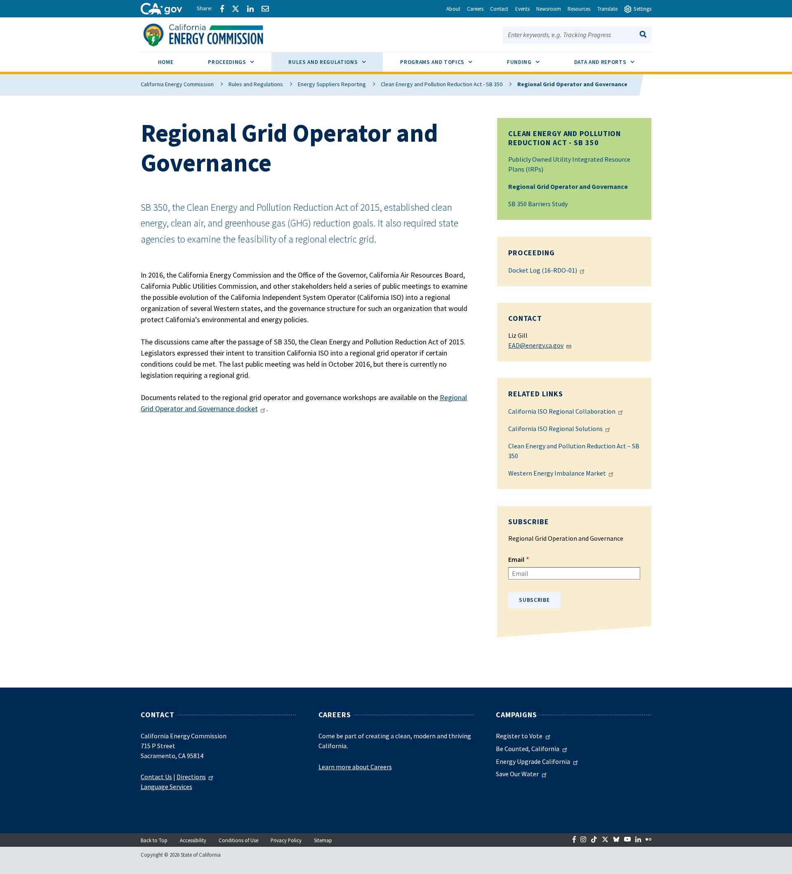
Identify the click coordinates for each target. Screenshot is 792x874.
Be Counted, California (527, 748)
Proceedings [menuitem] (239, 62)
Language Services (166, 786)
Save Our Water (517, 774)
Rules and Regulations (256, 84)
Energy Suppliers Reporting (332, 84)
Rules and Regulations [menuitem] (335, 62)
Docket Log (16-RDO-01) (542, 270)
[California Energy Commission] (214, 34)
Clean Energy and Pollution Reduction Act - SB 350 (441, 84)
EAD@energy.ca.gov (535, 345)
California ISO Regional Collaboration (561, 411)
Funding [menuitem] (532, 62)
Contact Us (156, 777)
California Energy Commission (177, 84)
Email (516, 559)
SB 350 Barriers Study (538, 204)
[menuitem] (166, 63)
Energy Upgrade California (533, 761)
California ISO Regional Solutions (555, 428)
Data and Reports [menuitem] (613, 62)
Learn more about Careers (355, 767)
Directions (191, 777)
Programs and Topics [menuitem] (445, 62)
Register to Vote (519, 736)
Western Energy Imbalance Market (557, 473)
